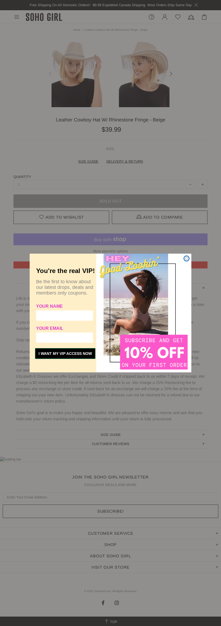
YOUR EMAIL (49, 328)
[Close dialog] (186, 258)
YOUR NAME (49, 306)
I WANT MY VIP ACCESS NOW (65, 353)
